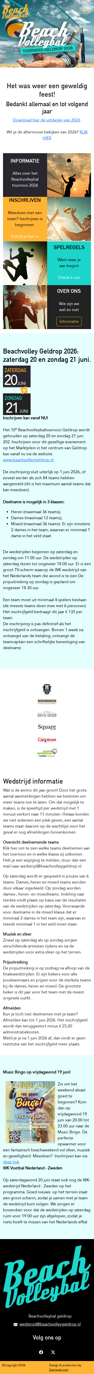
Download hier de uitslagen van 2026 (46, 120)
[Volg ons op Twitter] (53, 1352)
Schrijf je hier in (25, 236)
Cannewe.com (58, 1370)
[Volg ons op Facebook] (41, 1352)
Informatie (69, 321)
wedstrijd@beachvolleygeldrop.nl (50, 1324)
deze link (11, 1162)
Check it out (69, 277)
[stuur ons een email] (16, 1324)
